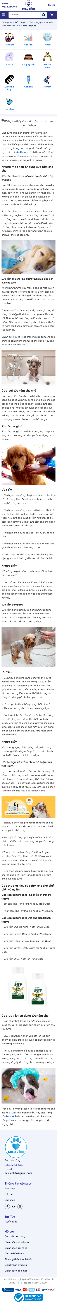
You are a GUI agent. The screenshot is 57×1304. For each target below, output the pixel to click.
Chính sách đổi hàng (16, 1248)
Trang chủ (7, 22)
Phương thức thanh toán (18, 1259)
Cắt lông (28, 87)
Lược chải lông (9, 88)
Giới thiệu (10, 1188)
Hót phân (9, 109)
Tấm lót (9, 64)
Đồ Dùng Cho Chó (24, 22)
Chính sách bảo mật (16, 1271)
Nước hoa (9, 45)
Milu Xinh (11, 1116)
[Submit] (44, 14)
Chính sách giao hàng (17, 1242)
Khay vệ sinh (28, 64)
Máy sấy (47, 87)
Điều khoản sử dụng (16, 1265)
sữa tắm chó (22, 152)
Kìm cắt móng (47, 65)
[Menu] (4, 15)
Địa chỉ (51, 5)
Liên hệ (9, 1194)
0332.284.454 (14, 1164)
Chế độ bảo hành (14, 1253)
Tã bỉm (47, 45)
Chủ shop (10, 1200)
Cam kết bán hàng (15, 1236)
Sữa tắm (28, 45)
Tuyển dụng (11, 1221)
